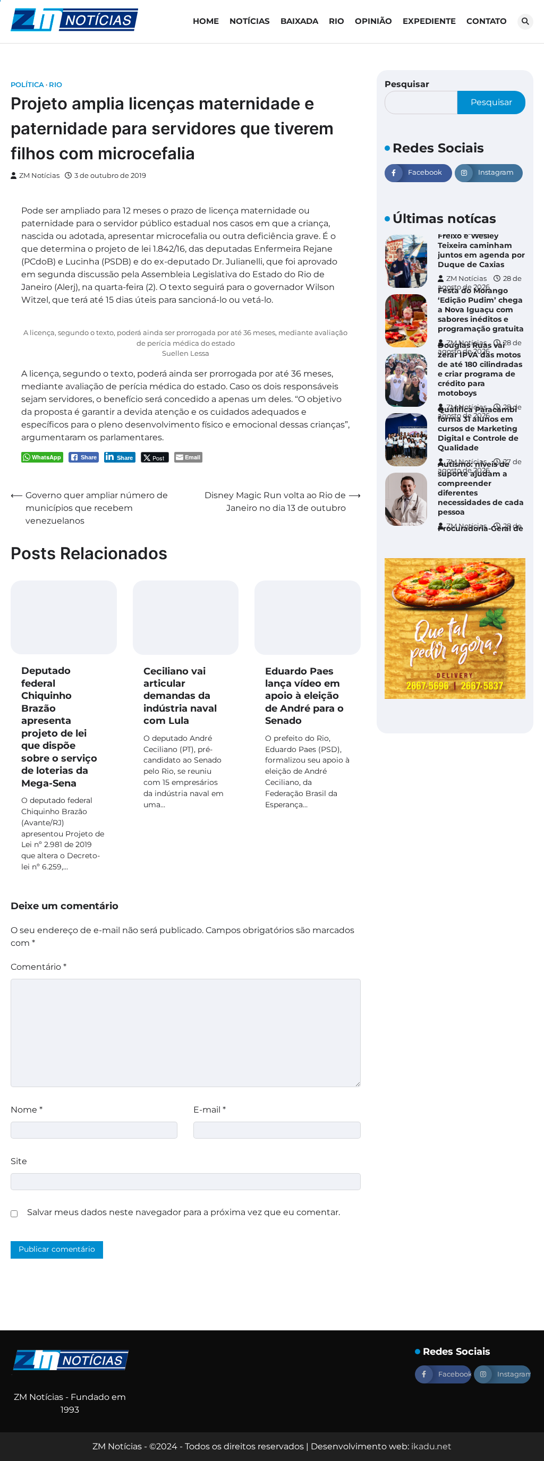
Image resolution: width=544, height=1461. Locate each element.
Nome (26, 1110)
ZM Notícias (39, 176)
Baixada (299, 21)
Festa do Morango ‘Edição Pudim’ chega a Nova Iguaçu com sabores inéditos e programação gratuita (481, 309)
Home (206, 21)
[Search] (525, 22)
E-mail (209, 1110)
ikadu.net (431, 1446)
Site (19, 1161)
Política (27, 85)
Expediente (429, 21)
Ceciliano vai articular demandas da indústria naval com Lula (180, 696)
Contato (486, 21)
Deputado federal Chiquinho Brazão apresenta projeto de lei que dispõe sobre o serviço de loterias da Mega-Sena (59, 727)
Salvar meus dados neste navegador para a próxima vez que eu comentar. (183, 1212)
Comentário (38, 967)
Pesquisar (407, 84)
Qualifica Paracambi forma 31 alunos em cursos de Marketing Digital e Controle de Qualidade (478, 428)
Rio (336, 21)
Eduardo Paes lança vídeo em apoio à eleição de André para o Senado (304, 696)
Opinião (373, 21)
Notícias (250, 21)
